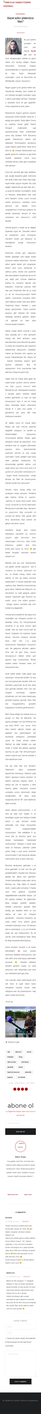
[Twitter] (20, 1183)
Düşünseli (20, 14)
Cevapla (25, 1221)
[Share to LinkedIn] (26, 1089)
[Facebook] (17, 1183)
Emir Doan (20, 1157)
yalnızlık (28, 1072)
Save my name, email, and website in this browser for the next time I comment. (20, 1342)
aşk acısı (18, 1052)
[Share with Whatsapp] (22, 1089)
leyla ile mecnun (13, 1072)
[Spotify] (24, 1406)
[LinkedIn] (28, 1406)
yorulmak (21, 1077)
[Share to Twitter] (18, 1089)
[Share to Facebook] (14, 1089)
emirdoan (25, 1062)
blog (20, 1057)
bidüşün (10, 1057)
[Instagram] (24, 1183)
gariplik (10, 1067)
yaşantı (10, 1077)
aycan (29, 1052)
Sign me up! (20, 1131)
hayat (21, 1067)
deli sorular (11, 1062)
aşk (8, 1052)
